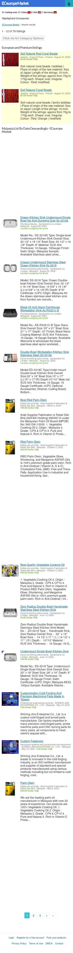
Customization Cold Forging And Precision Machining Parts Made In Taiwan (42, 696)
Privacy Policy (19, 943)
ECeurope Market (15, 3)
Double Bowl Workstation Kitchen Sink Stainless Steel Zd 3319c (44, 353)
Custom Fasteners (31, 741)
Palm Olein (27, 783)
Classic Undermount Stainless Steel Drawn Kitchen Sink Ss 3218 (43, 263)
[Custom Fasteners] (10, 747)
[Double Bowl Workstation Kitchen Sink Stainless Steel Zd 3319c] (10, 357)
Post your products (56, 937)
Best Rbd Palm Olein (33, 400)
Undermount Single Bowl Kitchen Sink (44, 651)
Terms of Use (36, 943)
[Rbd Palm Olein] (10, 447)
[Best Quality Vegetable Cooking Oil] (10, 570)
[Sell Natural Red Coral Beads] (10, 59)
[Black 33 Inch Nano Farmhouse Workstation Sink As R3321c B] (10, 313)
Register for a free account (30, 937)
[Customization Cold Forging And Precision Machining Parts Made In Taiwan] (10, 699)
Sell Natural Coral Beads (36, 90)
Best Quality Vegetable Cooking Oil (42, 565)
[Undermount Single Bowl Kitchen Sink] (10, 657)
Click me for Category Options (23, 38)
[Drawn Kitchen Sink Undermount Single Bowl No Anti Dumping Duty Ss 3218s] (10, 223)
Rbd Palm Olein (30, 442)
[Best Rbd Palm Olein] (10, 405)
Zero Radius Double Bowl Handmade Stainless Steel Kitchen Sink (44, 608)
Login (11, 937)
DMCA (49, 943)
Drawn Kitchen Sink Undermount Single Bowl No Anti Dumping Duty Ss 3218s (45, 219)
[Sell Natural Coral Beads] (10, 95)
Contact (59, 943)
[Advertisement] (36, 175)
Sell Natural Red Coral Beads (39, 54)
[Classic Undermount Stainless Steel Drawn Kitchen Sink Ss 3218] (10, 268)
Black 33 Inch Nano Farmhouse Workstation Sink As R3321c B (40, 308)
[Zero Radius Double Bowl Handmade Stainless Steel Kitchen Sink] (10, 612)
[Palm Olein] (10, 788)
